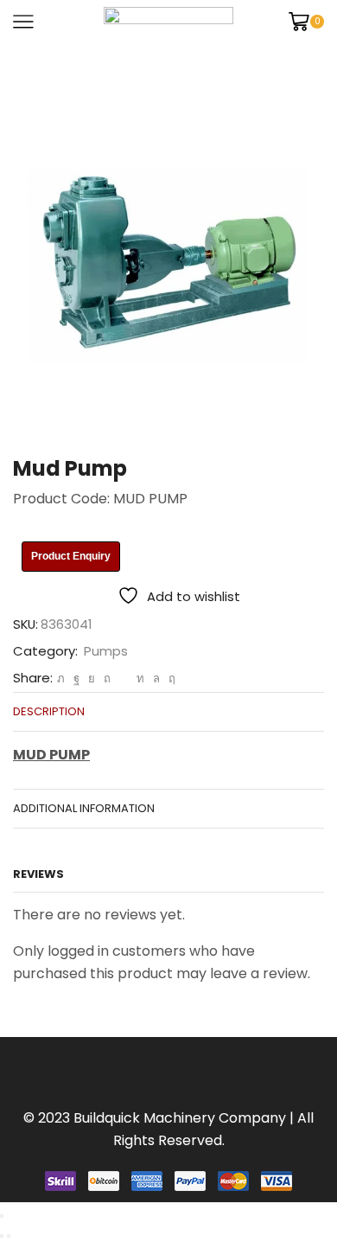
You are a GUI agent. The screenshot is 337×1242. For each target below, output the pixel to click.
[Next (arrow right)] (8, 1236)
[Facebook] (76, 678)
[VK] (91, 678)
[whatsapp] (156, 678)
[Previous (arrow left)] (1, 1236)
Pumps (92, 65)
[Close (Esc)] (1, 1216)
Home (34, 65)
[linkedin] (140, 678)
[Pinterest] (107, 678)
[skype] (169, 678)
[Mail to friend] (123, 678)
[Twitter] (61, 678)
